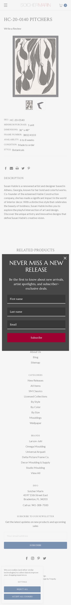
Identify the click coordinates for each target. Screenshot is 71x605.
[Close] (65, 258)
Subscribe (36, 337)
